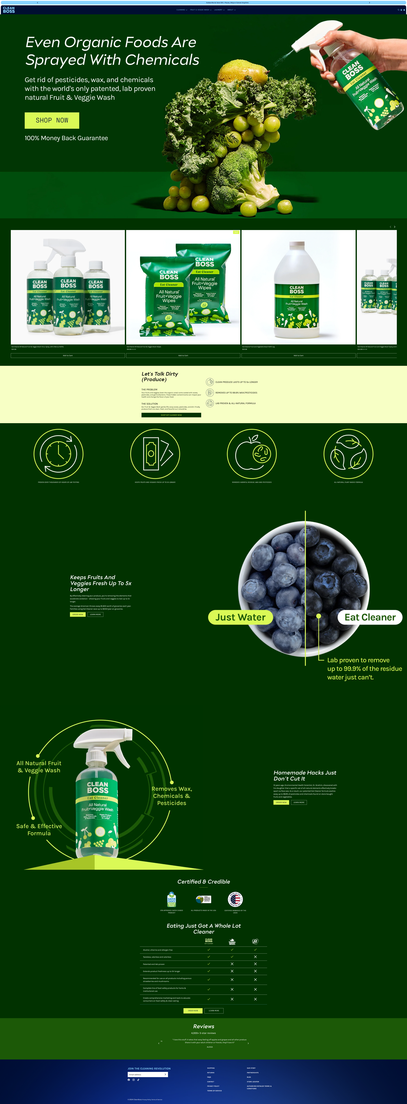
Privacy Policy (213, 1086)
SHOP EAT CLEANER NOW (171, 415)
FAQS (209, 1077)
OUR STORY (251, 1068)
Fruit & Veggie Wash (199, 9)
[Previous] (37, 2)
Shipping (211, 1068)
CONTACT (210, 1082)
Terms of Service (214, 1091)
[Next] (369, 2)
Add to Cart (68, 355)
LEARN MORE (95, 614)
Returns (210, 1073)
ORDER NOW (77, 614)
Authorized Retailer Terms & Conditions (259, 1087)
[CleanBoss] (9, 10)
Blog (249, 1077)
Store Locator (253, 1082)
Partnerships (253, 1073)
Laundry (218, 9)
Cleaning (181, 9)
